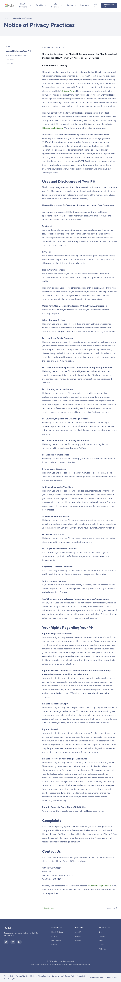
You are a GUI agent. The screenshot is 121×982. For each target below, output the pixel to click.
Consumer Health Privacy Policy (63, 976)
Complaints (10, 60)
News (101, 941)
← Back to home (48, 908)
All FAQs (102, 949)
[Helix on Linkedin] (6, 942)
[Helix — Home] (9, 5)
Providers (40, 5)
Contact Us (10, 64)
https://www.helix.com (52, 128)
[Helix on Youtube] (19, 942)
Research (102, 936)
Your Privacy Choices (11, 979)
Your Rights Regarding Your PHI (17, 55)
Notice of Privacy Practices (40, 976)
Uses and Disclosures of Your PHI (18, 51)
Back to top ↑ (112, 908)
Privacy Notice (9, 976)
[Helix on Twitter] (12, 942)
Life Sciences (55, 5)
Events (101, 945)
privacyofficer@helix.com (99, 885)
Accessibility (81, 976)
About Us (78, 932)
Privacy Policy (68, 91)
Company (84, 5)
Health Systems (23, 5)
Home (6, 18)
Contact (78, 941)
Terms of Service (22, 976)
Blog (100, 932)
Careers (78, 936)
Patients (70, 5)
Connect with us (109, 5)
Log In (95, 5)
